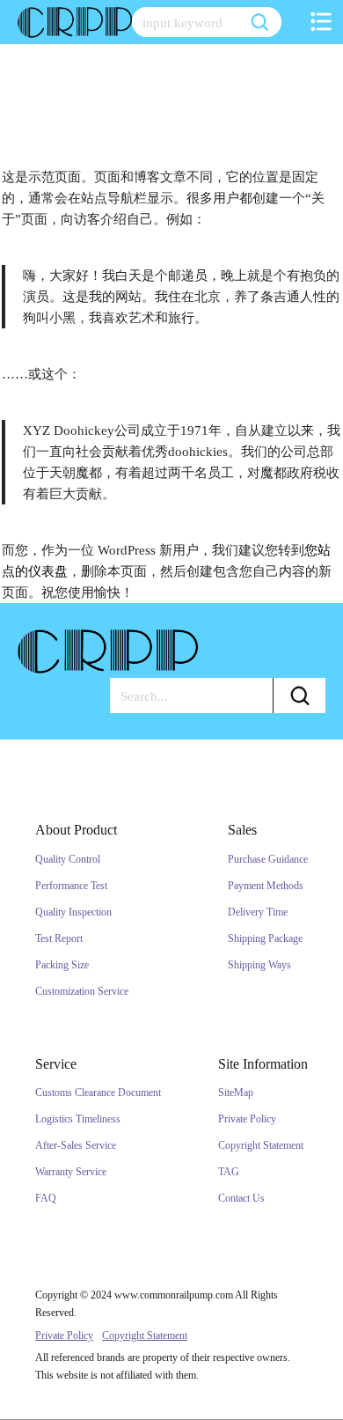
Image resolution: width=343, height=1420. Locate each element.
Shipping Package (265, 938)
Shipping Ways (259, 965)
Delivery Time (258, 912)
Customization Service (81, 991)
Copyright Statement (260, 1145)
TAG (228, 1172)
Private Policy (247, 1119)
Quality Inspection (73, 912)
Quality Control (67, 859)
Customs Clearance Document (98, 1092)
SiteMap (235, 1092)
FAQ (45, 1198)
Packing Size (62, 965)
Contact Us (241, 1198)
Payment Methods (265, 885)
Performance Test (71, 885)
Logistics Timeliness (77, 1119)
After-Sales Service (75, 1145)
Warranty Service (70, 1172)
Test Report (59, 938)
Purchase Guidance (268, 859)
